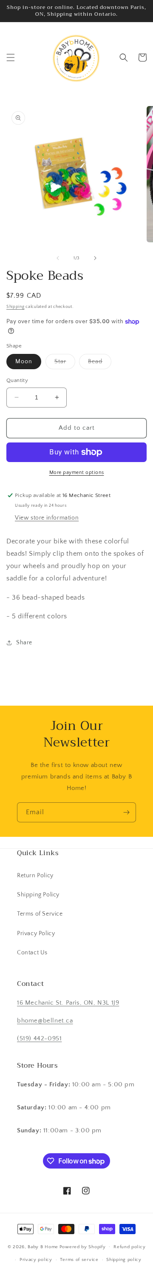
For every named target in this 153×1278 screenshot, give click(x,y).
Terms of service (79, 1259)
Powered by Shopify (83, 1246)
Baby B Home (43, 1246)
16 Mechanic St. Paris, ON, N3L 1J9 (68, 1002)
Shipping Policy (38, 894)
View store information (47, 517)
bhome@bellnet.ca (45, 1020)
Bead (99, 363)
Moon (23, 361)
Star (64, 363)
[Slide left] (57, 258)
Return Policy (35, 875)
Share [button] (24, 642)
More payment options (76, 472)
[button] (10, 57)
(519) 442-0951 (39, 1038)
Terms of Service (40, 913)
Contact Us (32, 952)
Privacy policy (36, 1259)
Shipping (15, 306)
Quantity (17, 380)
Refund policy (129, 1246)
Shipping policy (124, 1259)
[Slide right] (95, 258)
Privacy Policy (36, 933)
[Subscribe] (126, 812)
